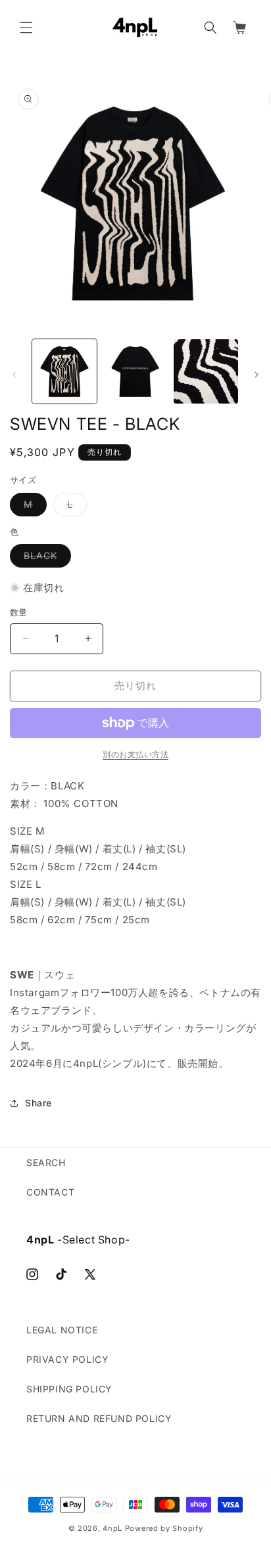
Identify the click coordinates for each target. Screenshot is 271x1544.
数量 (19, 612)
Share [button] (38, 1102)
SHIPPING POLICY (69, 1388)
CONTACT (50, 1192)
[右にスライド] (256, 374)
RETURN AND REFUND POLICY (99, 1418)
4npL (112, 1528)
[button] (26, 27)
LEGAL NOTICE (61, 1329)
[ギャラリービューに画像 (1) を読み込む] (64, 371)
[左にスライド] (14, 374)
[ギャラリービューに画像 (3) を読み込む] (206, 371)
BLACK (45, 558)
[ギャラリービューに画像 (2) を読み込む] (135, 371)
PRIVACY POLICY (67, 1359)
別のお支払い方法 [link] (135, 754)
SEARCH (46, 1162)
